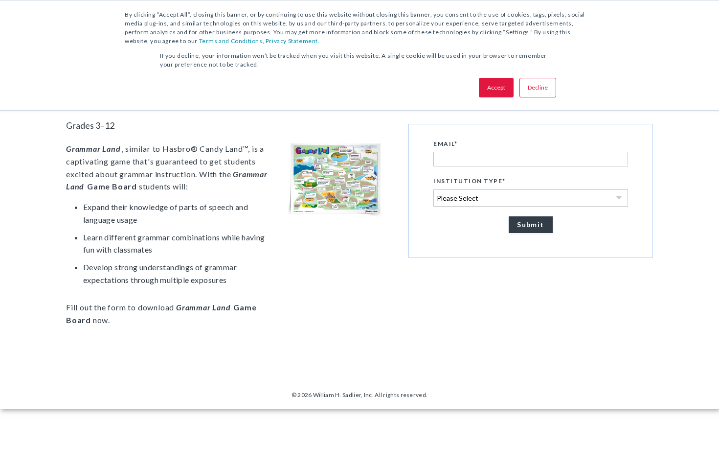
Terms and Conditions (231, 41)
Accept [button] (496, 87)
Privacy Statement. (293, 41)
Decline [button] (538, 87)
